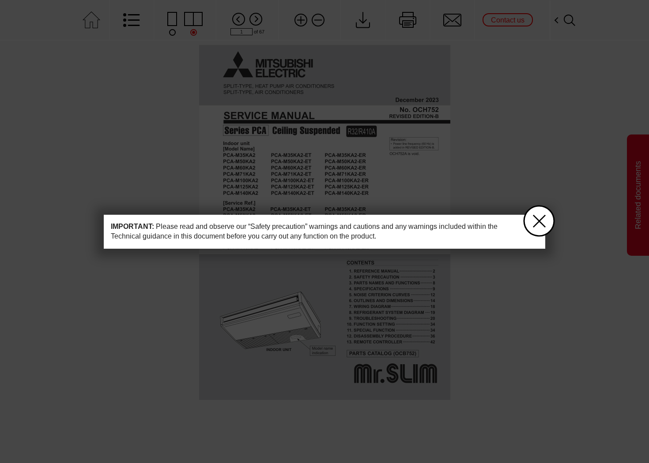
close (539, 221)
